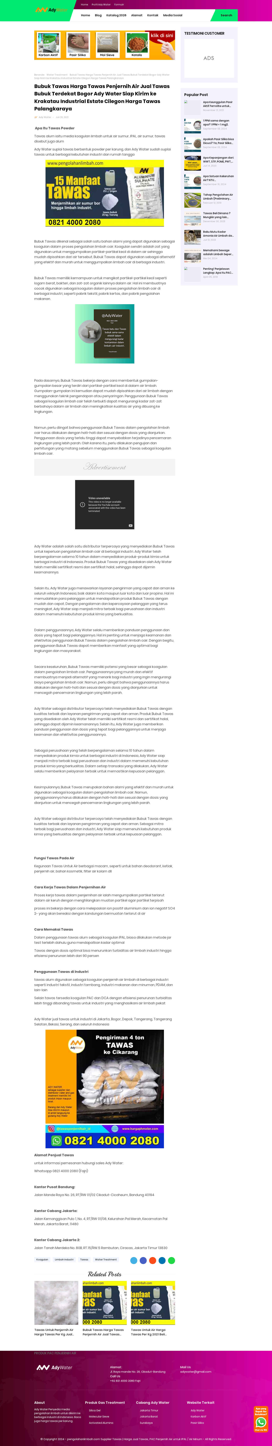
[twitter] (220, 4)
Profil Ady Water (101, 4)
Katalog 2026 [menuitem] (116, 15)
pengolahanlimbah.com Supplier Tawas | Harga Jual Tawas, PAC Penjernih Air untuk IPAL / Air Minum (134, 1439)
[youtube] (235, 4)
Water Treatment (57, 74)
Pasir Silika (197, 1423)
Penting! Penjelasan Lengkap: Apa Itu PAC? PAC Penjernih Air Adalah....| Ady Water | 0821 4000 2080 (218, 271)
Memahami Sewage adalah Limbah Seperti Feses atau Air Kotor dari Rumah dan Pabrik (218, 252)
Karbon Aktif (198, 1416)
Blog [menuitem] (98, 15)
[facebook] (213, 4)
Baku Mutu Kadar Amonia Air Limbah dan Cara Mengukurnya (218, 234)
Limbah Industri (64, 1259)
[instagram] (227, 4)
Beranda (39, 74)
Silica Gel (94, 1410)
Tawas (84, 1259)
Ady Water (45, 117)
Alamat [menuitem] (136, 15)
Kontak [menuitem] (152, 15)
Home (84, 4)
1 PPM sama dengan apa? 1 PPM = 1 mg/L (216, 122)
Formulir (119, 4)
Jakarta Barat (149, 1416)
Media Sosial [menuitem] (172, 15)
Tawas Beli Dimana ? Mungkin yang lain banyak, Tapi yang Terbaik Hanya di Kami (218, 215)
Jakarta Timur (149, 1410)
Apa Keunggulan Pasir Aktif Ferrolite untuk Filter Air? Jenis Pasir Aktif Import (218, 104)
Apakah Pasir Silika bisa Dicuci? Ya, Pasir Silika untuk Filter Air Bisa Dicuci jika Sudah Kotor (218, 141)
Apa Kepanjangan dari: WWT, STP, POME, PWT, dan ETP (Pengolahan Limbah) (218, 160)
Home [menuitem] (85, 15)
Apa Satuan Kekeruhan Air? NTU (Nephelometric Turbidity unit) (218, 178)
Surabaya (146, 1423)
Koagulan (42, 1259)
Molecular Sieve (99, 1416)
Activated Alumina (101, 1423)
